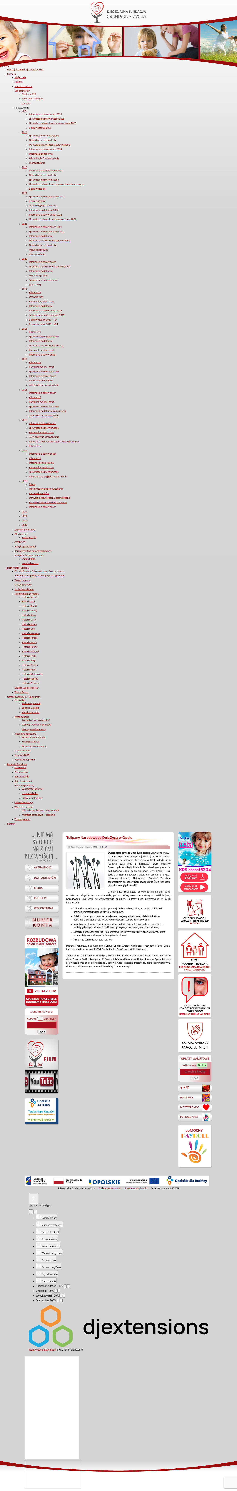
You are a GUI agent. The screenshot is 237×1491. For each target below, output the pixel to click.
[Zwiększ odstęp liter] (61, 1300)
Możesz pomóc (189, 1107)
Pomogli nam (189, 1117)
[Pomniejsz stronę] (65, 1286)
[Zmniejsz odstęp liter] (58, 1300)
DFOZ (104, 847)
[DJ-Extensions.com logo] (118, 1346)
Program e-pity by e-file (136, 1188)
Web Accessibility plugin (42, 1349)
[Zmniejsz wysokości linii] (60, 1295)
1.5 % (184, 1088)
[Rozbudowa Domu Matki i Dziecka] (41, 1005)
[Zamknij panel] (35, 1212)
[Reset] (31, 1211)
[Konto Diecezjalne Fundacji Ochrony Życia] (42, 922)
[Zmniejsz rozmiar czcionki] (55, 1291)
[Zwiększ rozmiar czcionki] (58, 1291)
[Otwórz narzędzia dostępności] (33, 1199)
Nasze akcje (186, 1097)
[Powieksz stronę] (68, 1286)
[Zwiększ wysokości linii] (64, 1295)
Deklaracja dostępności (110, 1188)
